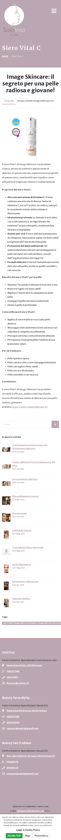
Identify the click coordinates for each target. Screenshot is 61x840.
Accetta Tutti (14, 835)
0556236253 (13, 722)
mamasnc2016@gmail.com (30, 811)
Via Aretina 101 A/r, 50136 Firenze (24, 665)
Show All (9, 100)
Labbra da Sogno (21, 530)
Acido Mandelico (21, 564)
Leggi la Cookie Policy (28, 830)
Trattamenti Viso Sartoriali (27, 547)
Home (5, 56)
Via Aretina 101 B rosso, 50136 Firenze (27, 710)
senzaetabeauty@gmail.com (22, 728)
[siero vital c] (30, 133)
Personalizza (41, 835)
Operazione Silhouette (25, 581)
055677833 (12, 677)
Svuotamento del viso (24, 479)
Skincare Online (21, 598)
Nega (27, 835)
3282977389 (13, 671)
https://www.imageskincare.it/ (36, 100)
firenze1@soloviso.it (18, 683)
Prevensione (19, 513)
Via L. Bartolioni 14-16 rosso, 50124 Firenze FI (31, 756)
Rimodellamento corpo (25, 496)
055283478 (12, 762)
